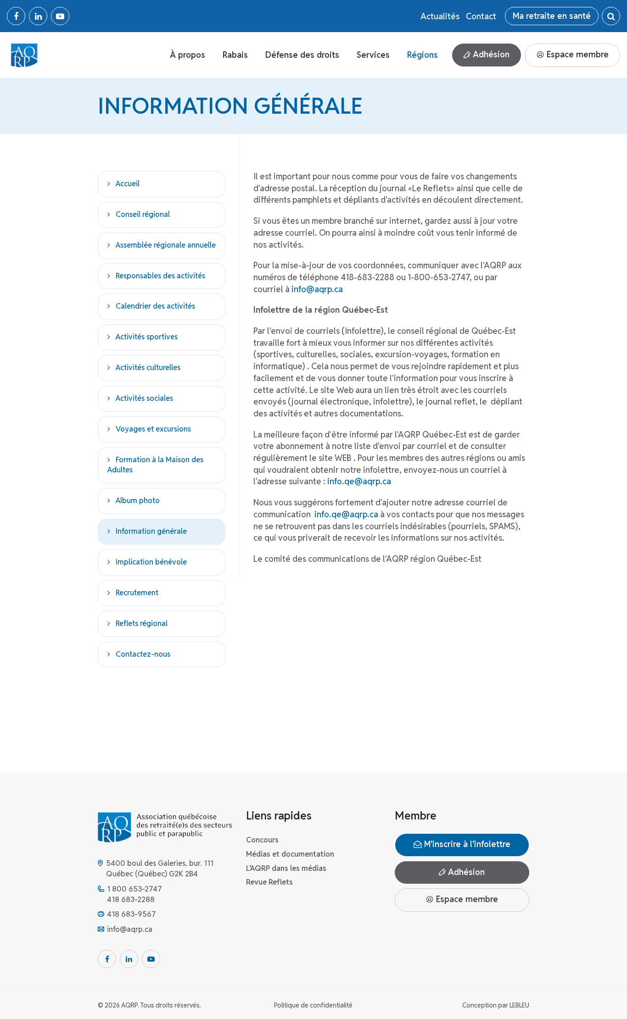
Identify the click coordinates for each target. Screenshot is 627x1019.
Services (373, 55)
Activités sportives (147, 337)
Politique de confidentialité (313, 1005)
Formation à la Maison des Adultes (155, 465)
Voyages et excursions (153, 429)
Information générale (151, 531)
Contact (481, 16)
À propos (187, 55)
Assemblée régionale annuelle (166, 245)
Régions (422, 55)
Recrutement (137, 593)
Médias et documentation (290, 854)
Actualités (439, 16)
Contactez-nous (143, 654)
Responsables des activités (160, 276)
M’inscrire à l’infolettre (466, 844)
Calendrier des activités (155, 306)
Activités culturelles (148, 367)
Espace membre (576, 54)
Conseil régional (143, 214)
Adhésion (489, 54)
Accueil (128, 183)
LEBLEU (519, 1005)
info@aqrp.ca (317, 289)
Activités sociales (144, 398)
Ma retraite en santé (552, 16)
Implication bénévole (151, 562)
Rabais (235, 55)
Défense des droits (302, 55)
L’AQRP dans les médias (286, 868)
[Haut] (601, 993)
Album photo (138, 500)
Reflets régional (142, 623)
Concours (262, 840)
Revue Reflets (269, 882)
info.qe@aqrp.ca (359, 481)
